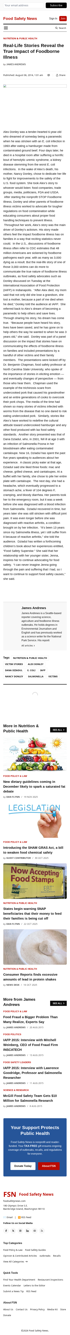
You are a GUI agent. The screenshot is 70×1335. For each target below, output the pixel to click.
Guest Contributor (18, 857)
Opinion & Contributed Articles (20, 1255)
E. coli (31, 670)
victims (53, 676)
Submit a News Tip (13, 1291)
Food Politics (12, 1034)
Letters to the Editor (34, 1285)
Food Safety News (38, 1330)
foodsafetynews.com (14, 1200)
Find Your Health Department (19, 1279)
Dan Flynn (13, 796)
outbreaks (45, 1255)
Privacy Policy (37, 1309)
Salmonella (35, 676)
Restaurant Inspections (50, 1279)
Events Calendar (12, 1285)
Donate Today (23, 1166)
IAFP (42, 670)
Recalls (57, 1255)
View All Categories (13, 1261)
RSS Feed (31, 1291)
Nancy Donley (14, 676)
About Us (8, 1309)
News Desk (12, 984)
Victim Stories (14, 664)
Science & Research (16, 1090)
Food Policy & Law (15, 776)
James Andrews (16, 64)
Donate (7, 1315)
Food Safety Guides (35, 1249)
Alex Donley (35, 664)
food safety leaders (17, 1062)
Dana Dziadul (13, 670)
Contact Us (22, 1309)
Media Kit (52, 1309)
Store (63, 1309)
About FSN (49, 1166)
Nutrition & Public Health (20, 38)
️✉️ (8, 1217)
